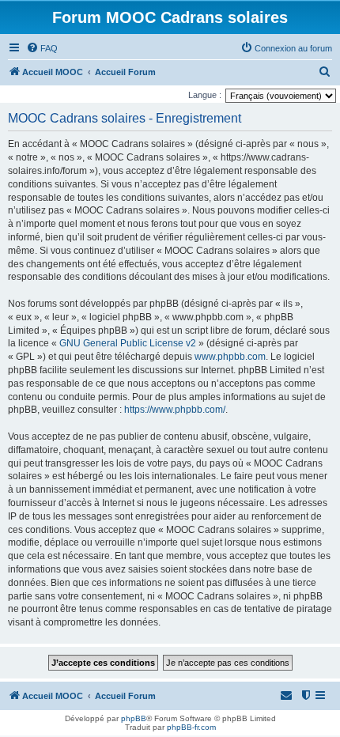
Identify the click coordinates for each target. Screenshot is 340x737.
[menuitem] (42, 48)
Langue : (204, 95)
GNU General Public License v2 (127, 343)
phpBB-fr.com (191, 727)
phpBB (133, 718)
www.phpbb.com (230, 356)
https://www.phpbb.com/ (174, 409)
